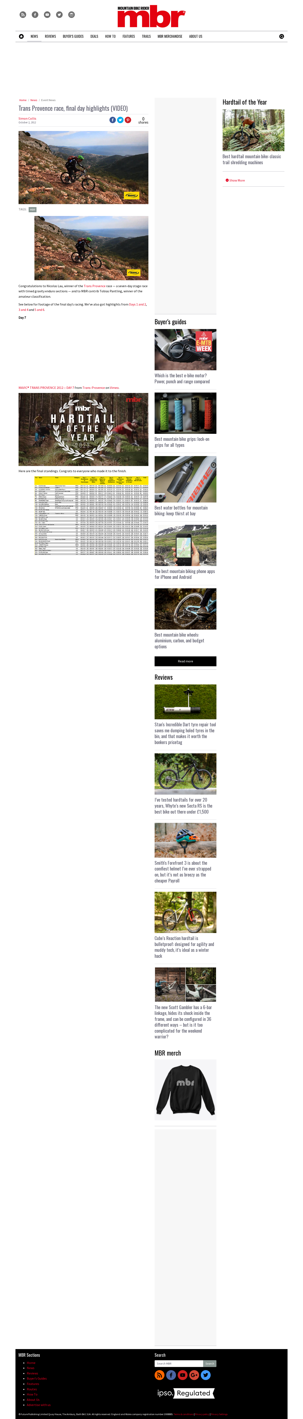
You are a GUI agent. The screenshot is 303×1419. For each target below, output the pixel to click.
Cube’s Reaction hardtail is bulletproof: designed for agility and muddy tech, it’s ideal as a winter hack (184, 947)
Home (23, 100)
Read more (185, 661)
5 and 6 (39, 310)
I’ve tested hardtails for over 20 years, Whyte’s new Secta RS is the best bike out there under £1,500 (183, 805)
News (34, 100)
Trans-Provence (93, 388)
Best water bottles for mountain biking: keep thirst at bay (181, 510)
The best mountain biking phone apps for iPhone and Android (185, 574)
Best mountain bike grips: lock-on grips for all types (182, 441)
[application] (83, 429)
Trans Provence (95, 286)
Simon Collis (27, 118)
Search (210, 1363)
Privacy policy (202, 1414)
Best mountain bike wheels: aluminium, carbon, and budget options (179, 640)
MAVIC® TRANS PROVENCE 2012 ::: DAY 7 (46, 388)
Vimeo (114, 388)
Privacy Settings (219, 1414)
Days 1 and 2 (137, 304)
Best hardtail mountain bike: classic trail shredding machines (252, 159)
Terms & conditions (184, 1414)
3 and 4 (23, 310)
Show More (237, 180)
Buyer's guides (170, 321)
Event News (48, 100)
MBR (32, 209)
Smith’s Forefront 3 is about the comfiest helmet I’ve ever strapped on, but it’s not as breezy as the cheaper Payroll (183, 871)
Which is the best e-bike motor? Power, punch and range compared (182, 378)
